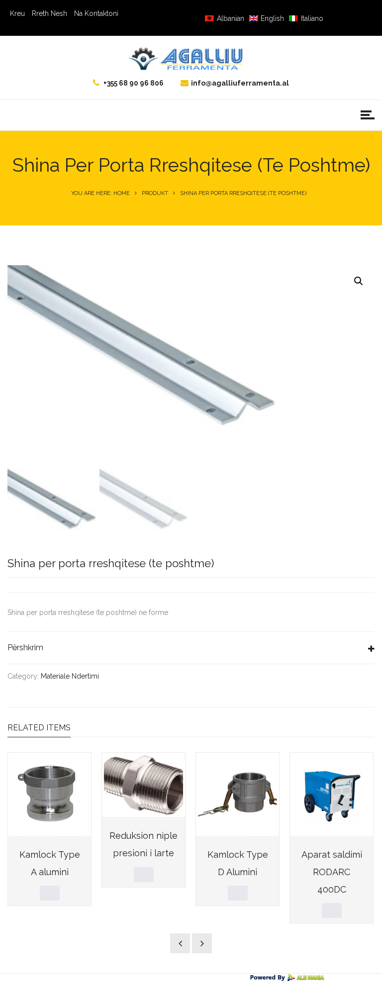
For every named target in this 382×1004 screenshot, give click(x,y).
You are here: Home (100, 193)
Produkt (155, 193)
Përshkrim (25, 647)
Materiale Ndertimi (70, 676)
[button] (359, 281)
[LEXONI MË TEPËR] (50, 893)
